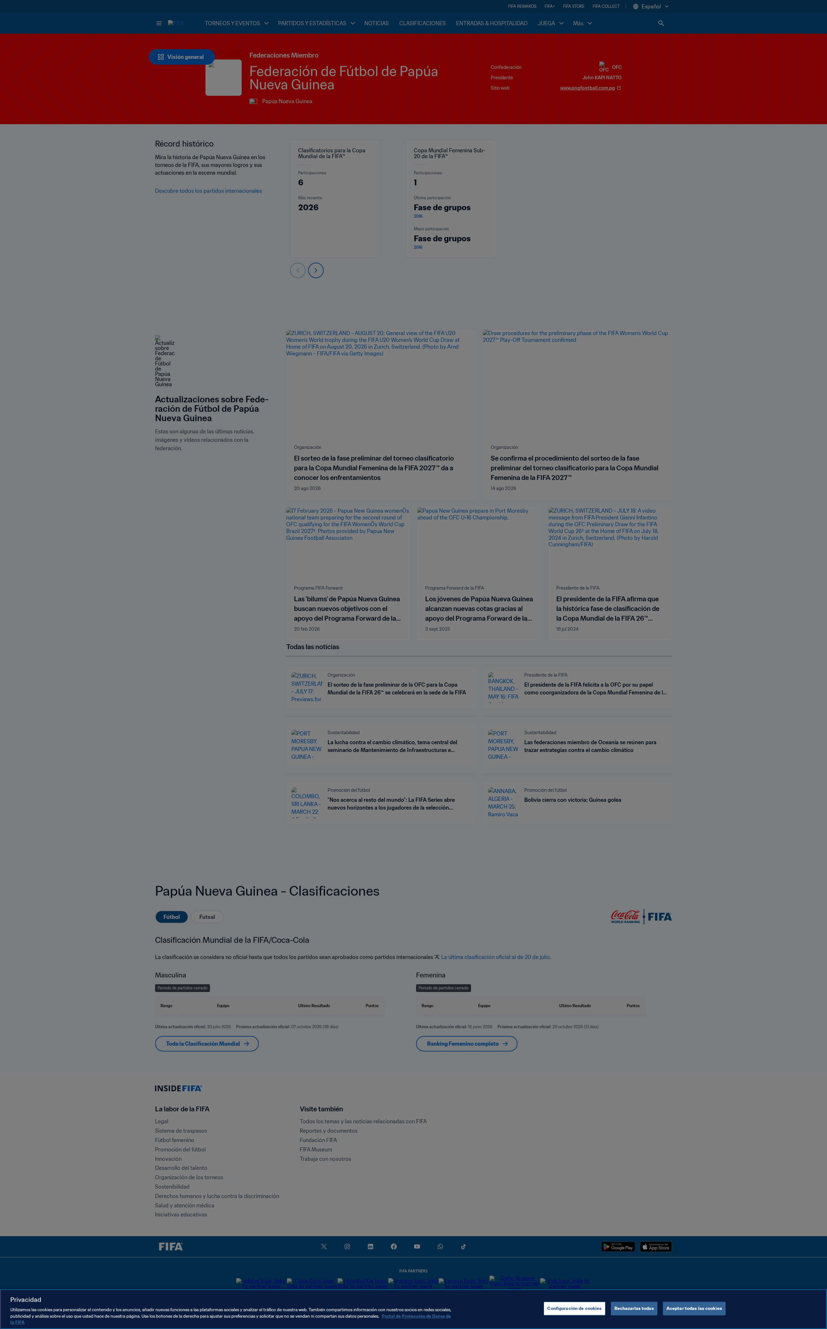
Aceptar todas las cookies (694, 1308)
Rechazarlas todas (634, 1308)
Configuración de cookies (574, 1308)
